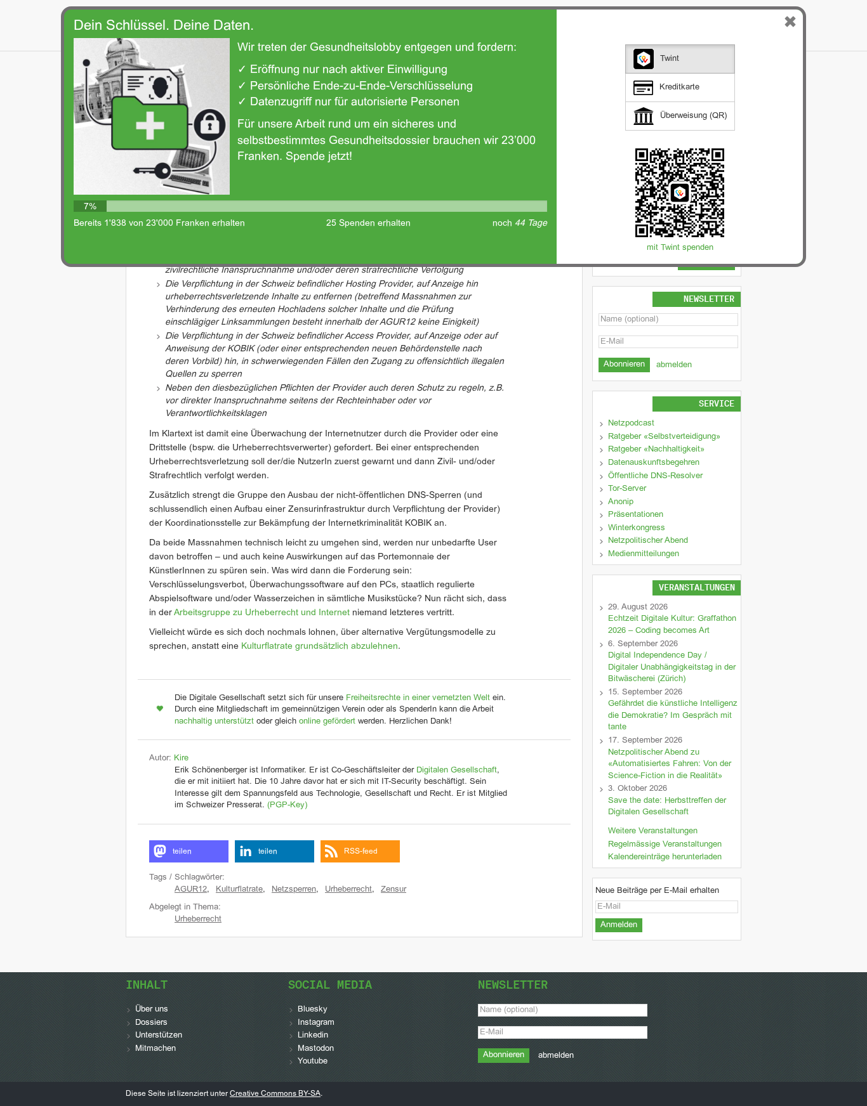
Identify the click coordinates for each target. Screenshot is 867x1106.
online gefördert (327, 721)
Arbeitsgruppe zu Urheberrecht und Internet (262, 613)
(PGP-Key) (287, 805)
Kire (181, 758)
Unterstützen (158, 1035)
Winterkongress (636, 528)
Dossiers (151, 1023)
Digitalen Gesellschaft (456, 770)
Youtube (313, 1061)
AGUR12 (191, 890)
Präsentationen (635, 515)
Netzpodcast (631, 423)
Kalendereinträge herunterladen (665, 857)
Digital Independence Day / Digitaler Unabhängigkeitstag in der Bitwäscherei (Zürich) (672, 667)
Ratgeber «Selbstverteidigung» (664, 437)
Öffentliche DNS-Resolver (655, 476)
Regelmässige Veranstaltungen (665, 845)
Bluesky (313, 1009)
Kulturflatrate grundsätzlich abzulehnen (319, 646)
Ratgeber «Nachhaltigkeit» (656, 449)
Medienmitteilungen (643, 554)
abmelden (674, 365)
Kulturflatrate (239, 890)
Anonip (620, 502)
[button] (188, 851)
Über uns (151, 1009)
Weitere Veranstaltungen (653, 831)
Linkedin (313, 1035)
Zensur (393, 890)
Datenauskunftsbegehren (653, 463)
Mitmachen (155, 1049)
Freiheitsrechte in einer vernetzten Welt (418, 698)
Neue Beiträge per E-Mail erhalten (657, 891)
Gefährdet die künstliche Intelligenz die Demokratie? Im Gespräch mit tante (673, 715)
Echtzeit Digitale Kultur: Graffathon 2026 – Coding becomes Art (672, 625)
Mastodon (316, 1049)
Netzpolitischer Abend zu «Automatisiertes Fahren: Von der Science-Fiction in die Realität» (669, 764)
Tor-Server (627, 489)
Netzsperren (294, 890)
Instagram (316, 1023)
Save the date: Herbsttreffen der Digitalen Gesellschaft (667, 807)
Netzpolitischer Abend (648, 541)
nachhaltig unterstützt (214, 721)
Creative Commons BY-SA (275, 1094)
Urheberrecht (348, 890)
